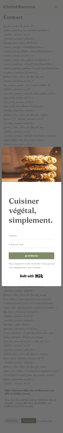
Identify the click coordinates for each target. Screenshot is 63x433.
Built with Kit (31, 276)
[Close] (56, 151)
